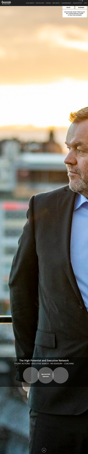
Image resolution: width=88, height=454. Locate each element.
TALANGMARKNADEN (66, 3)
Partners (48, 3)
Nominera (81, 7)
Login (79, 0)
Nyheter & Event (40, 3)
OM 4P (85, 3)
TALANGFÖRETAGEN (77, 3)
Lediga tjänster (30, 3)
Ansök (68, 7)
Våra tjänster (56, 3)
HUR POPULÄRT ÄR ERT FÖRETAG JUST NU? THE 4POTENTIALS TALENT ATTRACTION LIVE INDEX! (74, 13)
